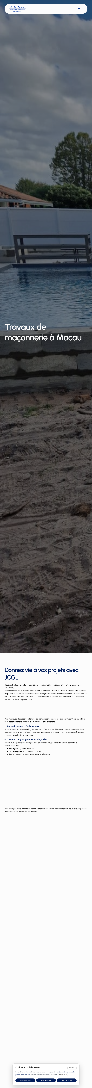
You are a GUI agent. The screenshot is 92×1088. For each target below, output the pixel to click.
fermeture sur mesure (28, 811)
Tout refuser (46, 1080)
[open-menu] (79, 8)
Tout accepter (67, 1080)
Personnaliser (25, 1080)
